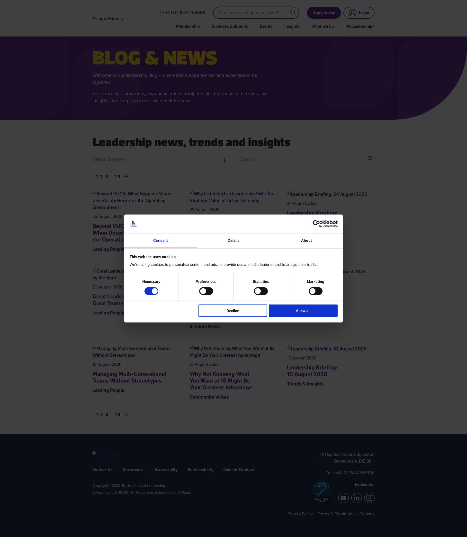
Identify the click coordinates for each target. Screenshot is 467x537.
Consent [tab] (160, 240)
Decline (232, 311)
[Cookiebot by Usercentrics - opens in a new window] (316, 223)
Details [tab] (234, 240)
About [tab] (306, 240)
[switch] (206, 291)
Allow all (303, 311)
